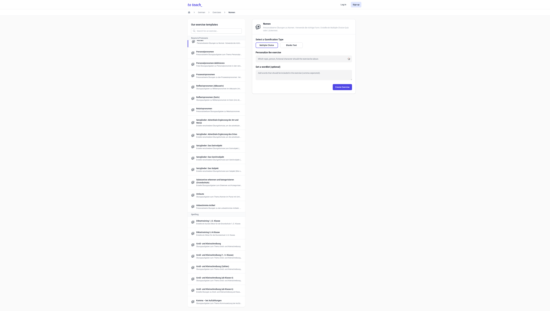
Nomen (231, 12)
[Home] (189, 12)
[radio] (267, 45)
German (201, 12)
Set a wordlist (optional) (268, 67)
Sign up (356, 4)
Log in (343, 4)
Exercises (217, 12)
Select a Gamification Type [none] (269, 39)
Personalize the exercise (268, 52)
